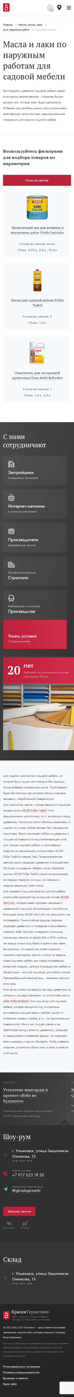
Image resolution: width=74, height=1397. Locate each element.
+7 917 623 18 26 (28, 1175)
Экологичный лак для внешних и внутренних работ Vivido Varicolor (37, 230)
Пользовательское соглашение (21, 1367)
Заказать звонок (19, 1211)
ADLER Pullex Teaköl (34, 810)
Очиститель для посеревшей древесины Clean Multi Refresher (37, 375)
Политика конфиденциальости (21, 1372)
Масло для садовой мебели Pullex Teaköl (37, 302)
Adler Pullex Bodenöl (15, 1001)
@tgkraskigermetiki (26, 1190)
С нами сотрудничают (24, 440)
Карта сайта (10, 1384)
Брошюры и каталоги (15, 1378)
